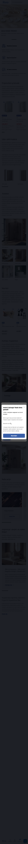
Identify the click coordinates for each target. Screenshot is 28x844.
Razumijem (14, 436)
